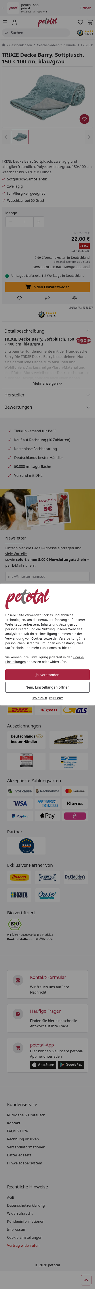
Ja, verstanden (47, 674)
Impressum (56, 698)
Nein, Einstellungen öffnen (47, 687)
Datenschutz (39, 698)
